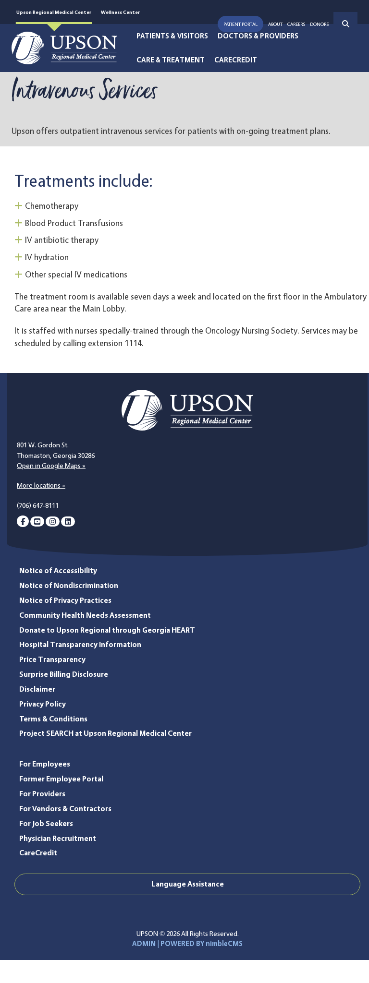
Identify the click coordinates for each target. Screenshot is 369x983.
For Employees (44, 763)
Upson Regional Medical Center (53, 12)
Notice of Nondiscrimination (68, 585)
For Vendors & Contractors (65, 808)
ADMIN (144, 943)
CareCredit (236, 60)
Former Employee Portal (61, 778)
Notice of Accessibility (58, 570)
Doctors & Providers (258, 36)
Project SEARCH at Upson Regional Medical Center (105, 733)
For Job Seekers (46, 823)
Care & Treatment (170, 60)
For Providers (42, 793)
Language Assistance (187, 883)
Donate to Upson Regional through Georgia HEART (107, 630)
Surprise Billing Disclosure (63, 674)
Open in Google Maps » (51, 465)
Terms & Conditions (53, 718)
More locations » (41, 485)
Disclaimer (37, 689)
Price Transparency (52, 659)
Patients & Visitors (172, 36)
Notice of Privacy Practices (65, 600)
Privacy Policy (42, 703)
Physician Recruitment (57, 838)
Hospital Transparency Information (80, 644)
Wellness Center (120, 12)
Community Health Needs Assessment (85, 615)
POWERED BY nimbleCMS (201, 943)
